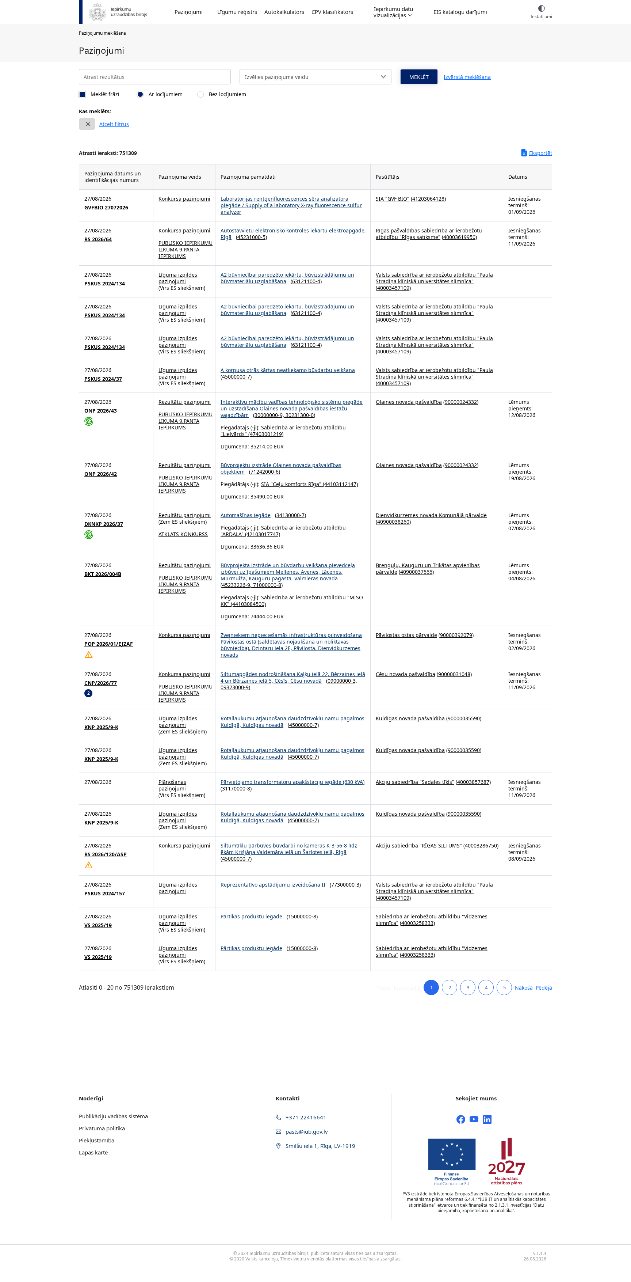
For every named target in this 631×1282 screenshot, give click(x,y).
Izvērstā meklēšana (467, 76)
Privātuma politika (102, 1128)
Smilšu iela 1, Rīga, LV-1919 (319, 1145)
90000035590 (464, 718)
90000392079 (456, 634)
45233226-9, (237, 584)
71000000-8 (267, 584)
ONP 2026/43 (100, 410)
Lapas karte (93, 1152)
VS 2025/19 (98, 925)
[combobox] (315, 76)
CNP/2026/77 (100, 683)
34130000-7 (290, 515)
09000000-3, (342, 680)
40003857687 (473, 781)
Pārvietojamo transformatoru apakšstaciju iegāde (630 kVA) (292, 781)
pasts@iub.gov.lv (306, 1131)
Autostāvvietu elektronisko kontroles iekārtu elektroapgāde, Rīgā (293, 233)
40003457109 (393, 287)
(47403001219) (265, 434)
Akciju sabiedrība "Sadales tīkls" (415, 781)
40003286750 (481, 845)
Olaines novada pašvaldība (409, 401)
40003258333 (417, 922)
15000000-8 (302, 916)
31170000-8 (236, 788)
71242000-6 (265, 471)
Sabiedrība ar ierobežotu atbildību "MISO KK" (292, 600)
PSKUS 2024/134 (104, 283)
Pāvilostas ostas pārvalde (406, 634)
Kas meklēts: (95, 111)
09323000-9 (235, 687)
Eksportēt (540, 152)
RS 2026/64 (98, 239)
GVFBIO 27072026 (106, 207)
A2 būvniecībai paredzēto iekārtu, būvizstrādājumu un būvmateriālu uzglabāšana (287, 278)
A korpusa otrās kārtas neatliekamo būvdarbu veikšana (288, 370)
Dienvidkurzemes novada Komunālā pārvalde (431, 515)
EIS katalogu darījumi (460, 12)
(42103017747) (262, 534)
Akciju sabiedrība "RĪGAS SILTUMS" (419, 845)
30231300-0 (300, 414)
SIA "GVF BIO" (392, 198)
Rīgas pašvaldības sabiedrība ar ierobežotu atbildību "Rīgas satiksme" (429, 233)
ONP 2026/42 (100, 474)
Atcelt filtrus (114, 124)
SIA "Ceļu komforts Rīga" (291, 484)
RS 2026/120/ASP (105, 854)
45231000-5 (251, 237)
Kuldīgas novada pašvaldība (410, 718)
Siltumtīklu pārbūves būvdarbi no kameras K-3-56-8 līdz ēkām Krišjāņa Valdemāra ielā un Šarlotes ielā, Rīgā (289, 849)
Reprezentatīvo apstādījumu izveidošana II (273, 884)
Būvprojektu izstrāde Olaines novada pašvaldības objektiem (281, 468)
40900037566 (416, 571)
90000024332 (461, 401)
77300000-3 (345, 884)
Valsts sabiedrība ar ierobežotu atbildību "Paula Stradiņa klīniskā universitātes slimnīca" (434, 278)
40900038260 (393, 521)
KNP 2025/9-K (101, 727)
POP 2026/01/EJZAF (108, 644)
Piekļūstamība (96, 1140)
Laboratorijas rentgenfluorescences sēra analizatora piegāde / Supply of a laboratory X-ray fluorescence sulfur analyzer (291, 205)
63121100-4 (306, 281)
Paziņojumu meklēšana (102, 33)
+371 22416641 (305, 1117)
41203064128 (428, 198)
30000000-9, (270, 414)
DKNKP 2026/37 (103, 524)
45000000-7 (236, 376)
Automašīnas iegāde (246, 515)
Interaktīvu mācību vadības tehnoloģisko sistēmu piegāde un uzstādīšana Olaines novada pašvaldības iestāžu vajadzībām (292, 408)
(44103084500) (247, 603)
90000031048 (454, 674)
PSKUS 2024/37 (103, 379)
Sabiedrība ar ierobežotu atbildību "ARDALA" (283, 531)
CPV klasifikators (332, 12)
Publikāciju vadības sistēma (113, 1116)
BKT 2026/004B (102, 574)
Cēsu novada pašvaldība (405, 674)
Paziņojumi (189, 12)
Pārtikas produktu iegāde (251, 916)
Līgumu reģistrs (237, 12)
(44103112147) (339, 484)
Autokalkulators (284, 12)
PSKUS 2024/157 (104, 893)
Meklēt (419, 76)
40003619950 (459, 237)
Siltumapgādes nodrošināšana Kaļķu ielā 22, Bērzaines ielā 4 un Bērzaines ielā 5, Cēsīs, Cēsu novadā (293, 677)
